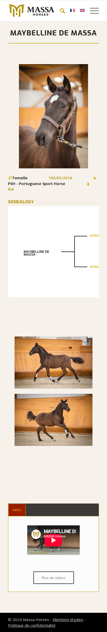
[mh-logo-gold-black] (44, 10)
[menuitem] (60, 10)
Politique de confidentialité (32, 625)
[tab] (17, 510)
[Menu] (92, 10)
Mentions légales (68, 619)
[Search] (60, 10)
